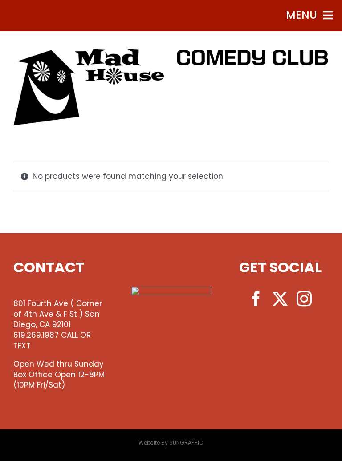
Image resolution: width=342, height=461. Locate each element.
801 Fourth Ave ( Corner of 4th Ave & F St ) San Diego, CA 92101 (57, 314)
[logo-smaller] (89, 52)
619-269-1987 (253, 88)
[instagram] (304, 298)
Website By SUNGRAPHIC (171, 442)
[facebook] (256, 298)
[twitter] (280, 298)
